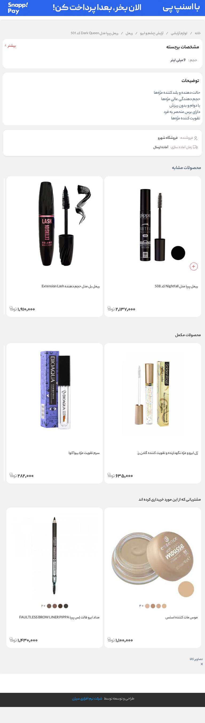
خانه (195, 34)
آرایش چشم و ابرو (149, 34)
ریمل (127, 34)
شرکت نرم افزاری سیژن (87, 699)
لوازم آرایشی (176, 34)
